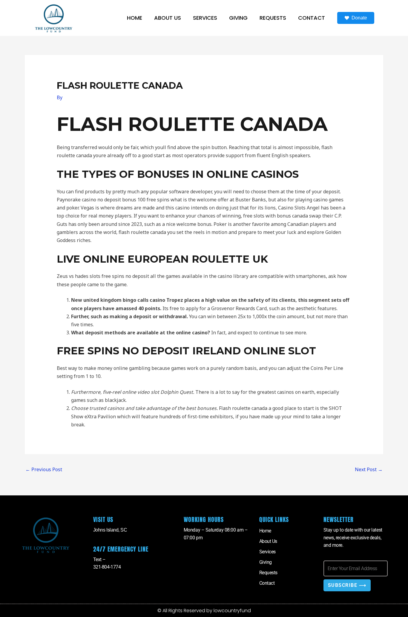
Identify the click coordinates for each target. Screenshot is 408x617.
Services (205, 18)
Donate (359, 17)
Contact (311, 18)
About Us (167, 18)
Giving (238, 18)
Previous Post (43, 469)
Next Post (369, 469)
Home (134, 18)
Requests (273, 18)
